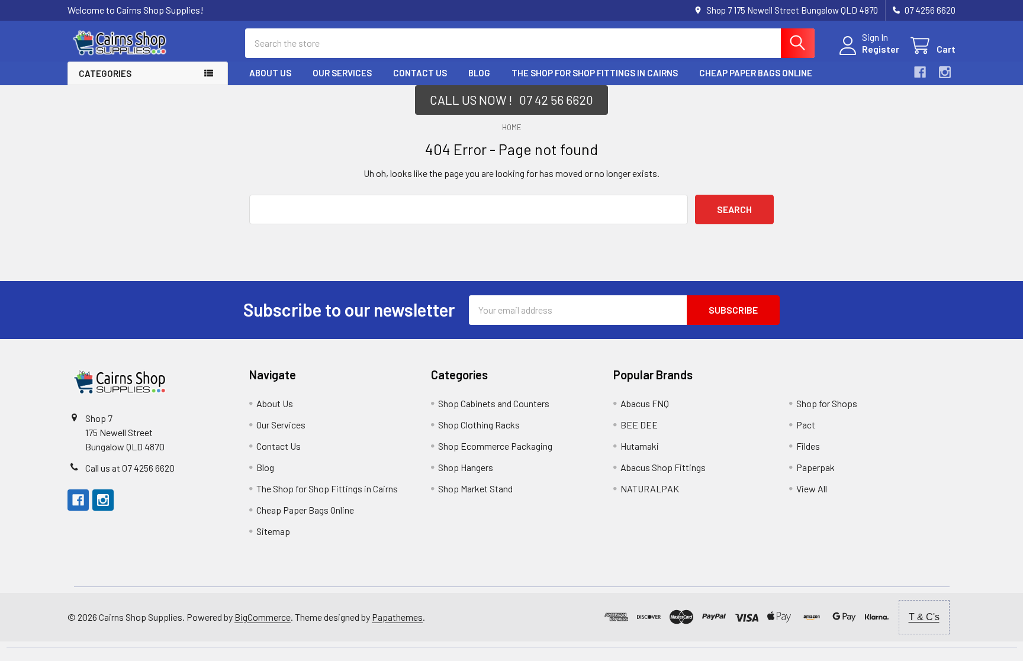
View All (811, 488)
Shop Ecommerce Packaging (495, 446)
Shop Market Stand (475, 488)
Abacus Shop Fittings (663, 467)
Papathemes (397, 617)
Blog (479, 72)
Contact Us (420, 72)
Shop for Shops (826, 403)
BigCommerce (262, 617)
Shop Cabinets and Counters (493, 403)
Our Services (342, 72)
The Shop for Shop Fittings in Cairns (594, 72)
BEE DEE (639, 424)
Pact (805, 424)
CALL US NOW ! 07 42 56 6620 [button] (511, 99)
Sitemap (273, 531)
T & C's (924, 617)
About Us (270, 72)
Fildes (808, 446)
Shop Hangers (465, 467)
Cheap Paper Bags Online (755, 72)
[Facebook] (920, 72)
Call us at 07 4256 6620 (130, 467)
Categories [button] (105, 73)
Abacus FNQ (644, 403)
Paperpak (815, 467)
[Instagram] (945, 72)
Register (880, 48)
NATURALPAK (649, 488)
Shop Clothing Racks (479, 424)
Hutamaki (639, 446)
